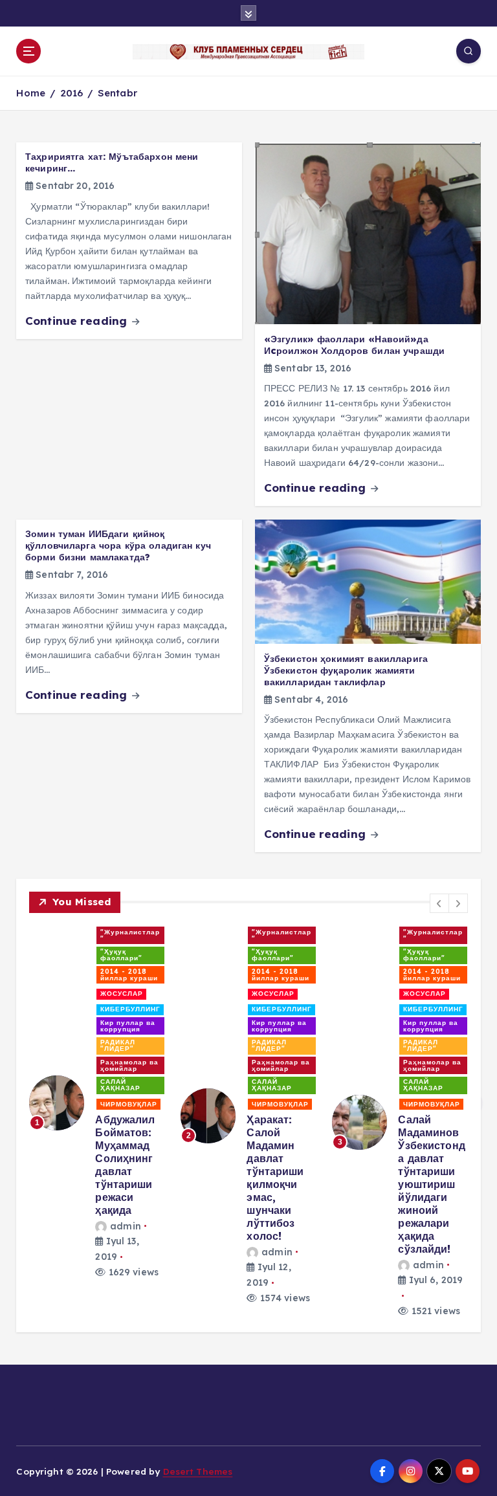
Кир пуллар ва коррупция (127, 1025)
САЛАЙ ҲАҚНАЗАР (120, 1084)
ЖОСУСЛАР (121, 993)
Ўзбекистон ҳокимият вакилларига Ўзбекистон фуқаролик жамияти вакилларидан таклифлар (346, 670)
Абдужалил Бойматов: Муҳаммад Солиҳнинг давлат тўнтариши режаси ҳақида (125, 1164)
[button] (439, 903)
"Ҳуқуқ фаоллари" (121, 954)
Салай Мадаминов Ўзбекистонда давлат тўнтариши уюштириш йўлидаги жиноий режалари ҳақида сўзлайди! (431, 1184)
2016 (71, 93)
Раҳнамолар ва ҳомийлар (129, 1065)
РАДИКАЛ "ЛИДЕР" (117, 1045)
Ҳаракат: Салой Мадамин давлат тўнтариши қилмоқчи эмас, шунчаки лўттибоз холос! (275, 1177)
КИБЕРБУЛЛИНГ (130, 1009)
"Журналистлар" (130, 935)
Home (30, 93)
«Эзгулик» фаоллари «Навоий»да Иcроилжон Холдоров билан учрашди (354, 345)
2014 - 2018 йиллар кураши (129, 974)
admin (125, 1226)
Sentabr (117, 93)
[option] (97, 1103)
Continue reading (77, 320)
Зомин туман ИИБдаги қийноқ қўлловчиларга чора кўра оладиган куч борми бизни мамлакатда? (118, 545)
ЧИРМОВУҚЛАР (128, 1104)
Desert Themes (198, 1471)
